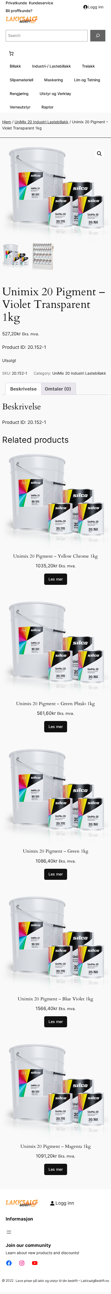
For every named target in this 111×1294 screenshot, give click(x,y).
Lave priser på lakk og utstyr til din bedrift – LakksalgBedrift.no (62, 1281)
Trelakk (88, 66)
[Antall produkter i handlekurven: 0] (11, 53)
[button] (99, 154)
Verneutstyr (20, 107)
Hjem (6, 121)
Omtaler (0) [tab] (58, 389)
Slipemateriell (21, 80)
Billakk (15, 66)
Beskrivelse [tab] (23, 389)
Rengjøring (19, 93)
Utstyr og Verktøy (55, 93)
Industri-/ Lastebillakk (51, 66)
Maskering (53, 80)
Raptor (47, 107)
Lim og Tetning (87, 80)
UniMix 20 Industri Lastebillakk (41, 121)
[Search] (97, 35)
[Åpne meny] (9, 1232)
